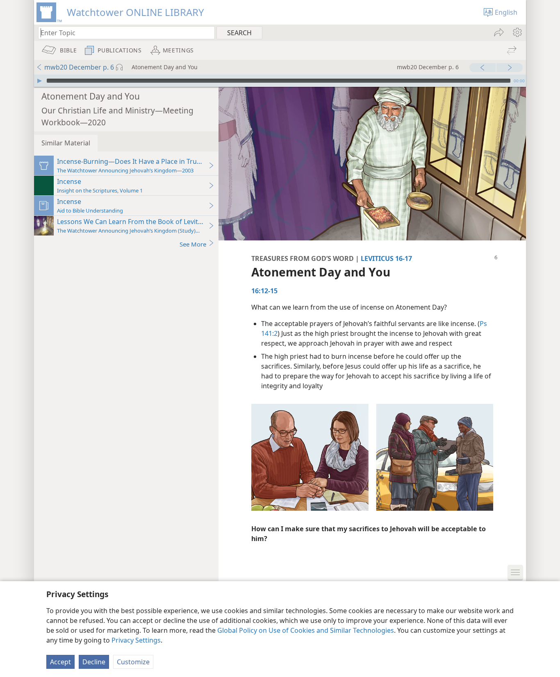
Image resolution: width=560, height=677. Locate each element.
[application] (280, 81)
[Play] (39, 80)
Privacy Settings (136, 640)
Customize (133, 661)
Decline (93, 661)
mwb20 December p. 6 (79, 67)
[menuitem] (517, 32)
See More (193, 244)
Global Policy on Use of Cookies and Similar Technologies (305, 630)
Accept (60, 661)
